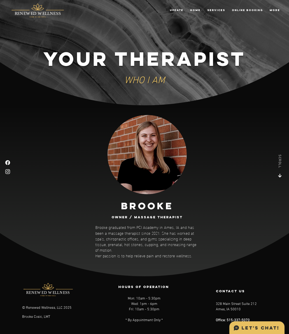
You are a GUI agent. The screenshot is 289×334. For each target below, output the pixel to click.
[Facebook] (8, 162)
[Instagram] (8, 171)
